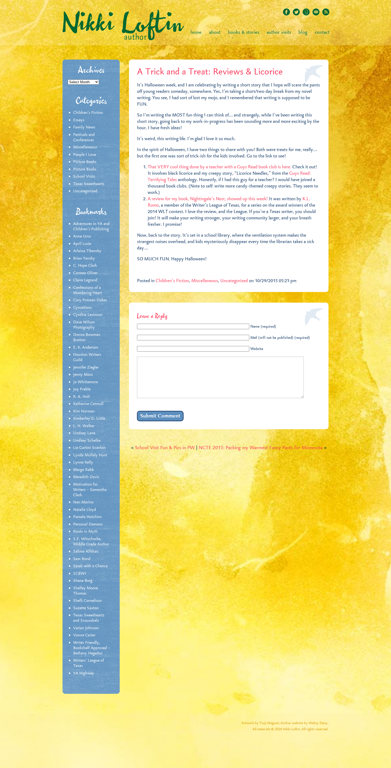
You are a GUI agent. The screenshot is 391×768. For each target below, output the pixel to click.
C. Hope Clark (85, 265)
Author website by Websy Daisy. (304, 723)
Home (196, 32)
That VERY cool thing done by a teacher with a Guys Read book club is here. (219, 167)
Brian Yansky (84, 258)
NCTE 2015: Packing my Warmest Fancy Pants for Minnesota (261, 448)
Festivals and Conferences (84, 137)
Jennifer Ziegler (86, 367)
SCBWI (79, 573)
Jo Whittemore (85, 382)
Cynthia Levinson (87, 315)
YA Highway (83, 673)
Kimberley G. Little (89, 418)
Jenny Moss (83, 374)
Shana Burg (82, 580)
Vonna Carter (84, 635)
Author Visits (279, 32)
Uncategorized (85, 191)
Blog (302, 32)
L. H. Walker (83, 426)
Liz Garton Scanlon (89, 447)
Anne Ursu (82, 236)
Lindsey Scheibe (87, 440)
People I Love (84, 154)
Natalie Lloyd (84, 509)
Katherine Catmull (88, 404)
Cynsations (82, 307)
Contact (322, 32)
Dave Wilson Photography (84, 325)
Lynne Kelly (83, 462)
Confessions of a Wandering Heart (87, 290)
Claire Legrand (85, 280)
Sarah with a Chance (90, 566)
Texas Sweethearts (88, 184)
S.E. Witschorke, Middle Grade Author (91, 541)
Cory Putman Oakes (90, 300)
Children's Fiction (88, 112)
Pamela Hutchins (87, 517)
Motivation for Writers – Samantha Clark (90, 490)
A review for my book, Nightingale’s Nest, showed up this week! (208, 199)
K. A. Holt (81, 396)
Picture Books (84, 162)
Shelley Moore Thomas (85, 591)
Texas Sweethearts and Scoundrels (88, 618)
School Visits (84, 176)
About (215, 32)
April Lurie (82, 244)
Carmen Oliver (85, 273)
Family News (84, 127)
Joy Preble (81, 389)
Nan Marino (83, 502)
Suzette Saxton (86, 608)
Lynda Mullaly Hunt (90, 455)
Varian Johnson (86, 628)
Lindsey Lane (84, 433)
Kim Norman (84, 411)
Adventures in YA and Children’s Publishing (91, 226)
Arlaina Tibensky (87, 251)
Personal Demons (88, 524)
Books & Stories (243, 32)
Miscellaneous (85, 147)
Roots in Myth (85, 531)
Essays (78, 120)
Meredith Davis (86, 477)
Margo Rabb (83, 470)
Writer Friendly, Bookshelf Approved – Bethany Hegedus (91, 648)
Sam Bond (81, 559)
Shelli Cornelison (87, 600)
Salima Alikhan (85, 551)
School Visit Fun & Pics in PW (165, 448)
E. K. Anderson (85, 347)
